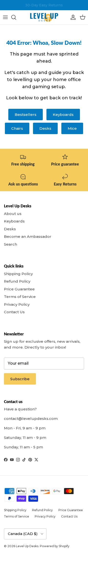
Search (10, 244)
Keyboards (63, 114)
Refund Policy (17, 281)
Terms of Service (20, 296)
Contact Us (14, 312)
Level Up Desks (27, 546)
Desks (45, 128)
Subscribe (20, 379)
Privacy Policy (17, 304)
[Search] (16, 17)
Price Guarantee (19, 289)
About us (13, 213)
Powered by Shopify (54, 546)
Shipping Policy (18, 273)
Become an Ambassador (27, 236)
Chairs (17, 128)
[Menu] (5, 17)
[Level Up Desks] (44, 17)
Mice (72, 128)
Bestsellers (25, 114)
